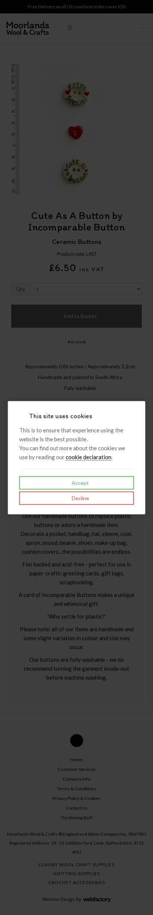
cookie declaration (88, 456)
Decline (80, 498)
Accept (80, 482)
